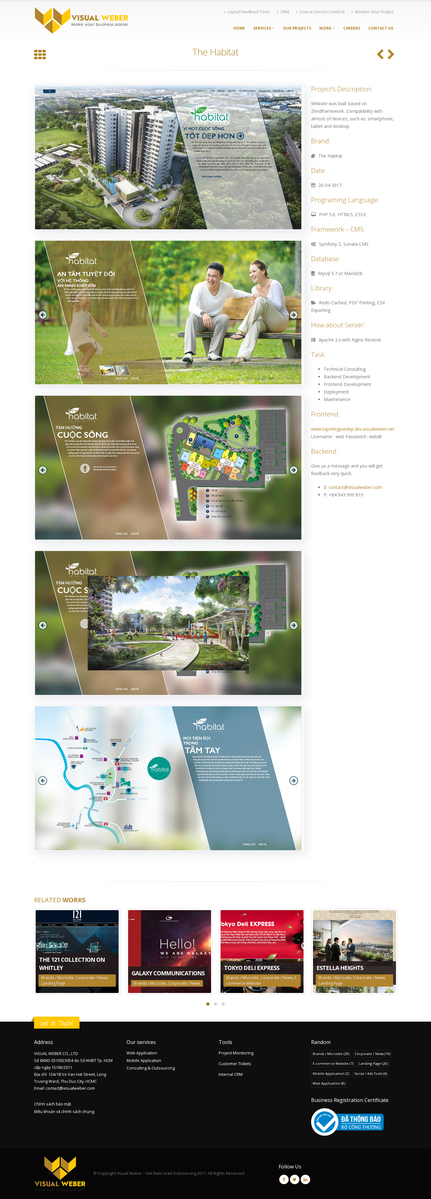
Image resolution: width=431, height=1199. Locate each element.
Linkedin (305, 1179)
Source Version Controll (322, 11)
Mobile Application (144, 1060)
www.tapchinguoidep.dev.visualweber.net (352, 429)
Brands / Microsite (57, 977)
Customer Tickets (235, 1063)
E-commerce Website (333, 1063)
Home (239, 28)
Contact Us (380, 28)
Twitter (294, 1179)
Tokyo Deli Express (251, 968)
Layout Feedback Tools (248, 11)
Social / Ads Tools (370, 1073)
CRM (284, 11)
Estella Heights (339, 968)
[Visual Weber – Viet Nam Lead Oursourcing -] (81, 20)
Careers (351, 28)
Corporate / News (92, 977)
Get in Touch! (56, 1023)
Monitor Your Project (374, 11)
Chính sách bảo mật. (53, 1104)
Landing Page (53, 983)
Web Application (142, 1053)
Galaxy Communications (168, 973)
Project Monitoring (236, 1053)
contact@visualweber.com (355, 487)
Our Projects (297, 28)
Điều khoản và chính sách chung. (64, 1111)
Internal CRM (231, 1074)
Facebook (284, 1179)
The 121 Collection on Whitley (72, 964)
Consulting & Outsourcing (151, 1068)
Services (262, 28)
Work (325, 28)
